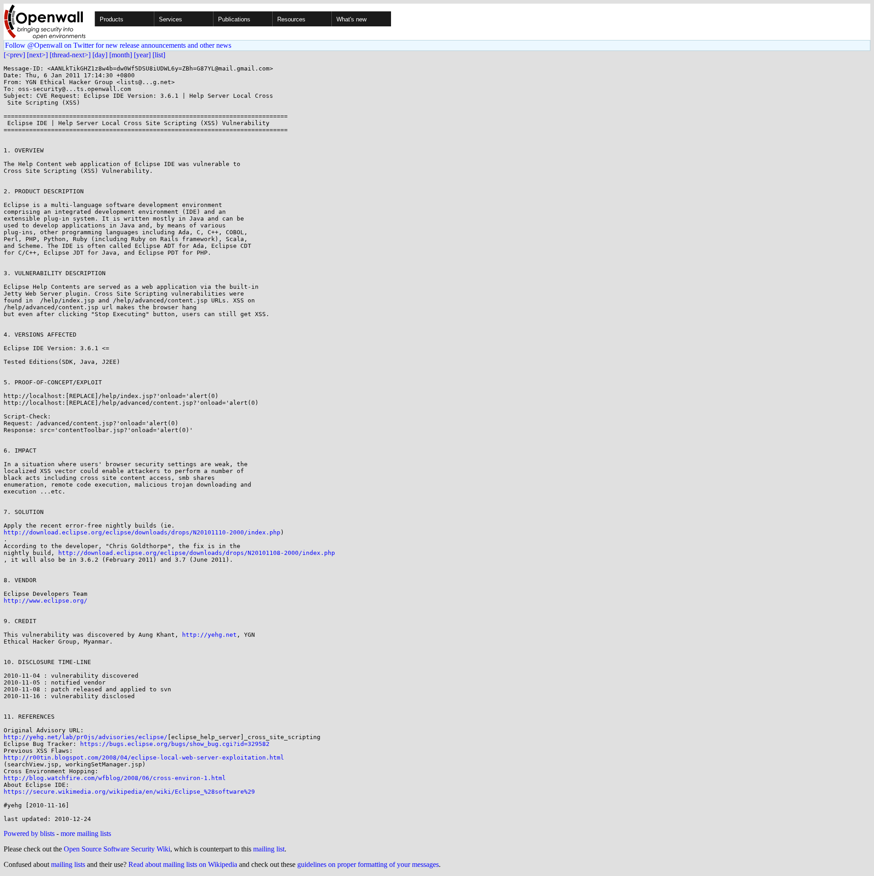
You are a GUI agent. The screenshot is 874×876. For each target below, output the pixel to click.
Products (111, 19)
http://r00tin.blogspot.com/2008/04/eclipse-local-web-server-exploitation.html (144, 757)
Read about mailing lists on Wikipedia (182, 864)
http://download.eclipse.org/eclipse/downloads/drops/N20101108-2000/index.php (196, 552)
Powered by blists (29, 833)
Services (170, 19)
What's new (351, 19)
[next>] (37, 55)
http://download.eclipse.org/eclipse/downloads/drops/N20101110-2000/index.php (142, 532)
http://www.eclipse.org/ (45, 600)
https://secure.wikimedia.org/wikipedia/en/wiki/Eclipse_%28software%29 (129, 791)
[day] (99, 55)
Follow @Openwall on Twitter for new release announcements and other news (118, 45)
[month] (120, 55)
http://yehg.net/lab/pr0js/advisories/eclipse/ (86, 737)
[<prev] (14, 55)
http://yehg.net (209, 634)
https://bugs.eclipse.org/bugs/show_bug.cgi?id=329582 (174, 743)
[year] (142, 55)
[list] (158, 55)
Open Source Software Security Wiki (117, 849)
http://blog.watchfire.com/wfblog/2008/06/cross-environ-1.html (115, 778)
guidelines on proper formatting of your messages (368, 864)
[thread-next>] (70, 55)
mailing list (269, 849)
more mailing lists (86, 833)
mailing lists (68, 864)
